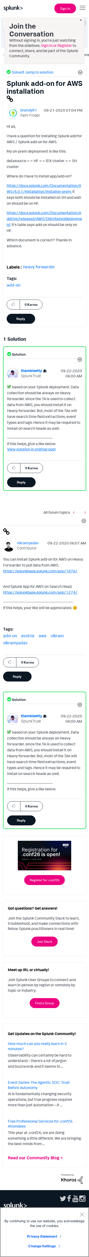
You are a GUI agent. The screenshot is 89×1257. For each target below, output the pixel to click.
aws (43, 635)
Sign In (65, 8)
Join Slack (44, 941)
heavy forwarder (39, 267)
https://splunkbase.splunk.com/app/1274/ (40, 592)
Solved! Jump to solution (32, 72)
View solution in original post (31, 449)
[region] (44, 1232)
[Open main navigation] (82, 8)
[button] (79, 73)
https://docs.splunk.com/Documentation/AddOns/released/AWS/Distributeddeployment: (44, 218)
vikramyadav (15, 642)
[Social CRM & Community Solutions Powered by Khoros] (72, 1178)
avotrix (27, 635)
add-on (13, 285)
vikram (57, 635)
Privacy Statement (42, 1236)
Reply (20, 319)
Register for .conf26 (44, 880)
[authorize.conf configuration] (84, 512)
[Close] (82, 1214)
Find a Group (44, 1003)
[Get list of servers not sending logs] (75, 512)
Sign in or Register (56, 45)
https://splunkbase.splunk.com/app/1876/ (40, 571)
